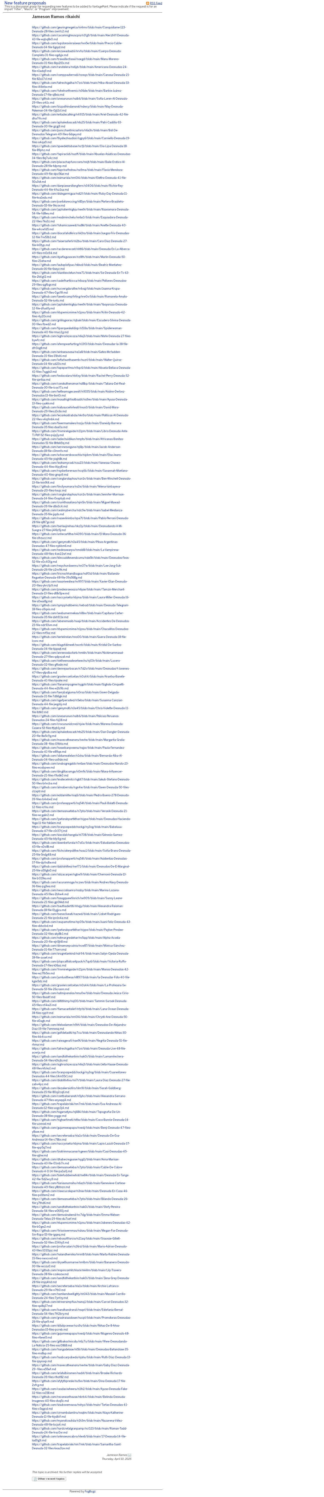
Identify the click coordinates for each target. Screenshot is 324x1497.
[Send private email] (129, 1455)
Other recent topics (51, 1479)
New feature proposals (25, 3)
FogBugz (90, 1491)
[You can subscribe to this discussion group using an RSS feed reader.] (147, 3)
